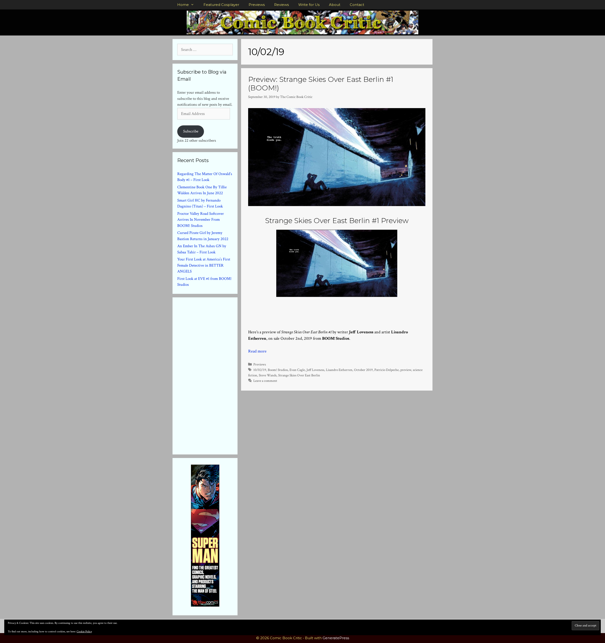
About (334, 4)
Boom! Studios (278, 369)
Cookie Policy (84, 631)
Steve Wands (268, 375)
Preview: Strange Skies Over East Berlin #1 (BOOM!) (320, 83)
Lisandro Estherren (339, 369)
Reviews (281, 4)
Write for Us (309, 4)
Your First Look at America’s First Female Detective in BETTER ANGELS (203, 265)
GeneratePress (336, 638)
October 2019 (363, 369)
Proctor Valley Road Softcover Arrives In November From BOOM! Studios (200, 219)
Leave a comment (265, 380)
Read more (257, 351)
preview (405, 369)
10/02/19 (259, 369)
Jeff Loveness (315, 369)
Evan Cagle (297, 369)
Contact (357, 4)
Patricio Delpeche (386, 369)
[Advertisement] (212, 375)
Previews (257, 4)
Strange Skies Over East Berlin (299, 375)
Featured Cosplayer (221, 4)
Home (183, 4)
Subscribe (190, 131)
